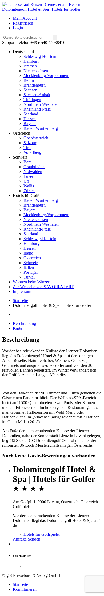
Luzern (29, 176)
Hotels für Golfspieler (41, 534)
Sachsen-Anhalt (36, 94)
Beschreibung (24, 323)
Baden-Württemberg (40, 128)
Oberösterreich (35, 138)
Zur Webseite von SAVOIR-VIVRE (43, 286)
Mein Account (25, 18)
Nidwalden (32, 171)
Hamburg (31, 61)
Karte (17, 328)
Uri (26, 181)
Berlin (28, 80)
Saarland (30, 114)
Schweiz (30, 262)
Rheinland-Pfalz (37, 109)
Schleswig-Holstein (39, 56)
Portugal (30, 272)
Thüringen (32, 99)
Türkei (29, 277)
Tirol (27, 147)
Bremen (30, 66)
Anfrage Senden (26, 539)
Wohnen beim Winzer (31, 282)
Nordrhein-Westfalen (41, 104)
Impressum (22, 291)
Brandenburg (34, 85)
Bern (27, 162)
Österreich (32, 258)
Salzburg (30, 142)
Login (18, 28)
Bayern (29, 123)
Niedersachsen (35, 71)
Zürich (29, 190)
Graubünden (34, 166)
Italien (28, 267)
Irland (28, 253)
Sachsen (30, 90)
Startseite (20, 300)
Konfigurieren (25, 589)
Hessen (29, 118)
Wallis (28, 186)
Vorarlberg (32, 152)
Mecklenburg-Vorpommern (46, 75)
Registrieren (23, 23)
